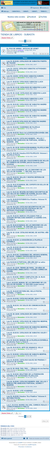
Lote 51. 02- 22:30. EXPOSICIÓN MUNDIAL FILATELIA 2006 (28, 147)
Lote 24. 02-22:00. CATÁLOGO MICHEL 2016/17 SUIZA (26, 298)
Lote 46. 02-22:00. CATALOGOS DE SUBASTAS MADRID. (27, 116)
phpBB (20, 442)
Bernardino (21, 64)
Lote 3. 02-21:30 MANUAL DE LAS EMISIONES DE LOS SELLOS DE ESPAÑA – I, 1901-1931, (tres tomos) (26, 170)
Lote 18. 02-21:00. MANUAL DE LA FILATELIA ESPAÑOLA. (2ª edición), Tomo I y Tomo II (27, 341)
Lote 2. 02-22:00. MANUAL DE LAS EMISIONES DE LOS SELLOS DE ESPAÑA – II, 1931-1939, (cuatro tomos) (26, 283)
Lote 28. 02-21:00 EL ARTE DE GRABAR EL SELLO (25, 347)
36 (42, 54)
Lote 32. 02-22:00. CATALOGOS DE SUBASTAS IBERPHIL (27, 327)
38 (47, 54)
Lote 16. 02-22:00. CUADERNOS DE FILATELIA (23, 127)
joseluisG (21, 50)
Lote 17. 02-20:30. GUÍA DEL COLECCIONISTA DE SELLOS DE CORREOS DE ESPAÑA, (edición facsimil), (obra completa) (28, 162)
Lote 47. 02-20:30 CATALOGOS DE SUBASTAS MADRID (26, 121)
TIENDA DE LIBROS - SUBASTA (18, 34)
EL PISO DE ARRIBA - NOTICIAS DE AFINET (23, 49)
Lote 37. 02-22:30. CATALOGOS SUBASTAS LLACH (25, 82)
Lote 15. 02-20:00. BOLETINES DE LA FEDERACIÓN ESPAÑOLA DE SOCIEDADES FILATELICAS (25, 375)
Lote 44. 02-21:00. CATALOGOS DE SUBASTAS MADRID (26, 104)
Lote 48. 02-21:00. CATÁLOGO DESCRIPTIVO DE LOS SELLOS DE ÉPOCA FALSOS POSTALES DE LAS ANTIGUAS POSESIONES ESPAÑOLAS (26, 208)
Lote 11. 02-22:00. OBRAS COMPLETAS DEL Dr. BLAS (26, 277)
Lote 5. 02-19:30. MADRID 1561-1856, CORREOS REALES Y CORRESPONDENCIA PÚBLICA (28, 406)
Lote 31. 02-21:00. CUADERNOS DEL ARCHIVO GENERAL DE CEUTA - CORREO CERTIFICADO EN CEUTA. (27, 255)
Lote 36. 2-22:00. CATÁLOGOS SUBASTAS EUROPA (25, 76)
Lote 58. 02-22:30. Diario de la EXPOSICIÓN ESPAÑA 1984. (28, 133)
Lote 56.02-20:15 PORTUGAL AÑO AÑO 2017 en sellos (26, 262)
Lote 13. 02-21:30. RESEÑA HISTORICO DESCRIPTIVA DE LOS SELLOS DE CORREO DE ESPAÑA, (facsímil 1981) (27, 193)
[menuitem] (3, 7)
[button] (30, 41)
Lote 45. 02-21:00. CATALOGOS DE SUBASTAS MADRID (26, 110)
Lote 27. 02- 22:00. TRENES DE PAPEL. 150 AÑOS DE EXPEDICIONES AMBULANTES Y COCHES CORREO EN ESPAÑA (27, 269)
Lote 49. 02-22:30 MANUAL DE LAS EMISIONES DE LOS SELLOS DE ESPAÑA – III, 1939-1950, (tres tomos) (27, 226)
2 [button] (27, 41)
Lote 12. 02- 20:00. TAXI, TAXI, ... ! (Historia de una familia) (28, 368)
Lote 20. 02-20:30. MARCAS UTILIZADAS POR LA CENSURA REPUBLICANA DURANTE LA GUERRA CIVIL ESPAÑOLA (27, 217)
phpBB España (32, 444)
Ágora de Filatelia (19, 51)
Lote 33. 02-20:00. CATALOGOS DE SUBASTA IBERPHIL (27, 354)
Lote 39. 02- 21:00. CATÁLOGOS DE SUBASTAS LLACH (26, 93)
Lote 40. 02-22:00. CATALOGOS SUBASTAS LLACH (25, 99)
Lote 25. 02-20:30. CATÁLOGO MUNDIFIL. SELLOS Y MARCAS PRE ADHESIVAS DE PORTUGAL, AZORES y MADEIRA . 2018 (26, 140)
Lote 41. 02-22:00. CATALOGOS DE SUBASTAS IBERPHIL (27, 321)
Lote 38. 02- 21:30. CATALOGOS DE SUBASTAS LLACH (26, 87)
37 (45, 54)
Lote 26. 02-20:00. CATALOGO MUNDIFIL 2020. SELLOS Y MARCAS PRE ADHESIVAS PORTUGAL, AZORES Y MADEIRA (27, 383)
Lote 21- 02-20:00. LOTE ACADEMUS (20, 391)
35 (40, 54)
